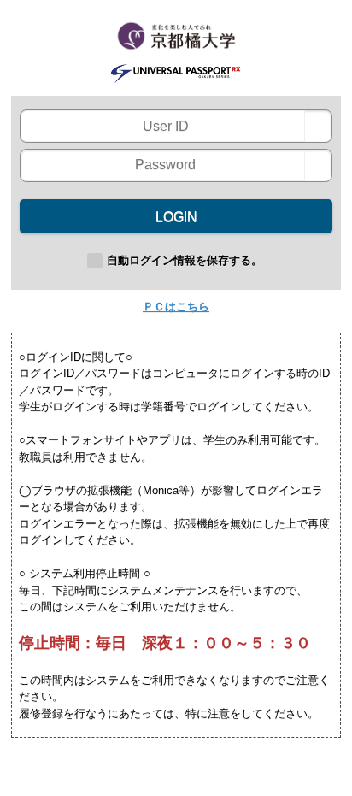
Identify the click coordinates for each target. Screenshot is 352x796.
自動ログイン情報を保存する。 (184, 260)
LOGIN (176, 216)
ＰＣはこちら (176, 306)
